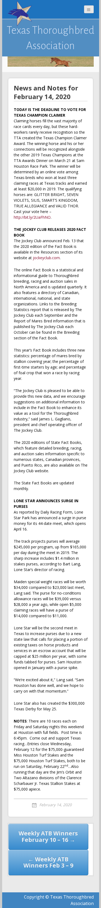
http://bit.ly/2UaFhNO (32, 217)
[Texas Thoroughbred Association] (21, 13)
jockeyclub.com (46, 257)
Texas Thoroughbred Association (50, 38)
